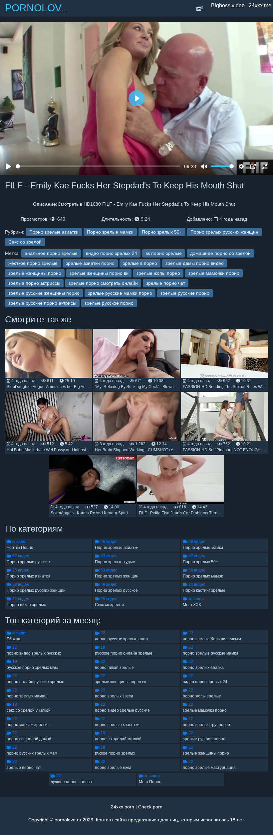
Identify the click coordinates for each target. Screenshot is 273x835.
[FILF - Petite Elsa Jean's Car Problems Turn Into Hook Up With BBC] (180, 479)
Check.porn (150, 806)
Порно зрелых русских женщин (224, 232)
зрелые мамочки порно (213, 273)
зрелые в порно (140, 263)
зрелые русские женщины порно (44, 293)
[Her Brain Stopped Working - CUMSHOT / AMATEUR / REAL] (136, 416)
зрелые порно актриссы (34, 283)
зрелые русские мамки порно (120, 293)
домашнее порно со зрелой (220, 253)
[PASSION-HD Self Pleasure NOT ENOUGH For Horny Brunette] (224, 416)
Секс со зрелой (25, 242)
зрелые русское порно (109, 303)
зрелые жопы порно (158, 273)
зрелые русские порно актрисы (42, 303)
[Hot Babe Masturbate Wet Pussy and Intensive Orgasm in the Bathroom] (48, 416)
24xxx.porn (122, 806)
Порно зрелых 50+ (162, 232)
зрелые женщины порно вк (99, 273)
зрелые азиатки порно (90, 263)
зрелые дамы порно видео (194, 263)
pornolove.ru (68, 819)
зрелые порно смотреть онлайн (103, 283)
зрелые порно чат (165, 283)
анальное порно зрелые (51, 253)
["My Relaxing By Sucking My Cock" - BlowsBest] (136, 353)
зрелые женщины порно (34, 273)
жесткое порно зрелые (33, 263)
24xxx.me (260, 5)
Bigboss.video (228, 5)
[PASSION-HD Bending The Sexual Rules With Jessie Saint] (224, 353)
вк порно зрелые (163, 253)
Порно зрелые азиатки (54, 232)
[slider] (98, 166)
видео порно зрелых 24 (111, 253)
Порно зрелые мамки (110, 232)
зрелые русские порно (184, 293)
